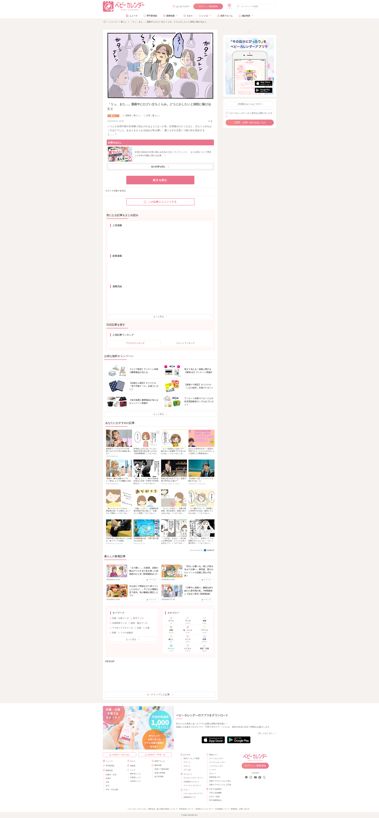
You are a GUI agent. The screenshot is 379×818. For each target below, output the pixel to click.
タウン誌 (187, 770)
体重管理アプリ (189, 797)
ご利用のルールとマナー (250, 104)
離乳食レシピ (135, 774)
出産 (148, 628)
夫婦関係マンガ (119, 623)
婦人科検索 (159, 776)
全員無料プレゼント (191, 782)
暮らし (124, 22)
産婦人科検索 (160, 773)
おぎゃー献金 (214, 796)
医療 (114, 632)
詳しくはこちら (265, 733)
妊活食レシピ (135, 781)
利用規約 (234, 809)
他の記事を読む (158, 166)
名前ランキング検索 (191, 758)
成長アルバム (226, 16)
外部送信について (186, 809)
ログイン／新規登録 (208, 6)
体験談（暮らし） (133, 115)
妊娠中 (108, 778)
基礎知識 (170, 16)
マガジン (187, 766)
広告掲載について (222, 809)
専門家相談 (152, 16)
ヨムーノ (212, 773)
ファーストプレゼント (192, 785)
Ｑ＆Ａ (190, 16)
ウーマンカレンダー (217, 762)
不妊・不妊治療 (112, 790)
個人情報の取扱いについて (167, 809)
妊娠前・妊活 (111, 775)
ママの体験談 (127, 632)
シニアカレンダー (216, 766)
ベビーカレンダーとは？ (137, 809)
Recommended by (197, 550)
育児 (107, 786)
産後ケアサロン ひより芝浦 (219, 785)
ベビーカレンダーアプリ (193, 794)
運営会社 (151, 809)
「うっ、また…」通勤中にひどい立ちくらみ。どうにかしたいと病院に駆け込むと (168, 22)
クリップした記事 (160, 694)
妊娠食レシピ (135, 777)
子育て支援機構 (215, 793)
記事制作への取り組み (121, 755)
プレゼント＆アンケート (193, 778)
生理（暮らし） (153, 115)
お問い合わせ (244, 809)
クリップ (152, 580)
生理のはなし (115, 142)
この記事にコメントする (162, 201)
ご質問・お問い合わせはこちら (249, 122)
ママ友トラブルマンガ (122, 628)
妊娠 (139, 628)
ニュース (133, 16)
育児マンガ (138, 618)
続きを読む (160, 180)
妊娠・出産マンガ (120, 618)
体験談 (132, 766)
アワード (187, 762)
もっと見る (158, 316)
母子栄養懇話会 (215, 800)
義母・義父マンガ (139, 623)
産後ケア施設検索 (162, 769)
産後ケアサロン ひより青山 (219, 781)
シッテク (212, 770)
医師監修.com (214, 777)
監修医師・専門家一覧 (156, 755)
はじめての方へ (183, 6)
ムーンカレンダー (216, 758)
